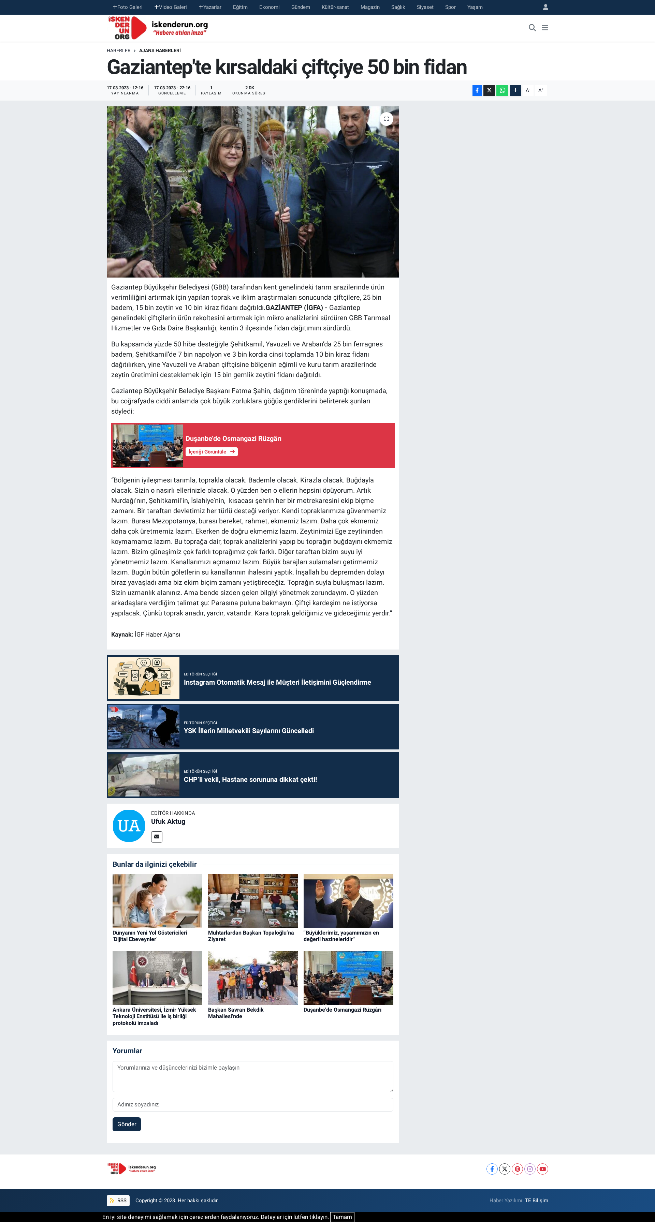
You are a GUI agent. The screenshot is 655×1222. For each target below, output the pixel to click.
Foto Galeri (130, 7)
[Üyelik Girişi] (542, 7)
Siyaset (425, 7)
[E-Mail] (156, 837)
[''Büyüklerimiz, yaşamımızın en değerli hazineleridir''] (348, 900)
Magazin (370, 7)
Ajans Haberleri (160, 50)
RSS (121, 1200)
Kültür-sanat (335, 7)
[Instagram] (530, 1169)
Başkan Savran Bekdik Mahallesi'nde (236, 1013)
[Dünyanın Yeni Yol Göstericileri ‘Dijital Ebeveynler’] (157, 900)
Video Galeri (173, 7)
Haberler (119, 50)
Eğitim (240, 7)
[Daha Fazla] (515, 90)
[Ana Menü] (545, 28)
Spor (450, 7)
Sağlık (398, 7)
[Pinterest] (517, 1169)
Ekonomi (269, 7)
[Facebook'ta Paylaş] (477, 90)
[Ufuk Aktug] (129, 825)
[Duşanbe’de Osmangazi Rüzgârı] (348, 977)
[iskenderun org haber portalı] (160, 27)
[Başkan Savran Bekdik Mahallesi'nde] (253, 977)
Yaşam (475, 7)
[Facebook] (492, 1169)
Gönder (126, 1124)
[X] (504, 1169)
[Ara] (532, 28)
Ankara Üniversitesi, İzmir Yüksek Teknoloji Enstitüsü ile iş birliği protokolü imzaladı (154, 1016)
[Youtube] (542, 1169)
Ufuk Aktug (168, 821)
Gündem (300, 7)
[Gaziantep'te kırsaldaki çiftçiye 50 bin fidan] (253, 192)
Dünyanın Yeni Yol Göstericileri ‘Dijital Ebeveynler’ (150, 935)
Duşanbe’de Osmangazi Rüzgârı (342, 1010)
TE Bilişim (536, 1200)
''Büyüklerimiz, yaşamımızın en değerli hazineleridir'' (341, 935)
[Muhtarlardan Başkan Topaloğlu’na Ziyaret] (253, 900)
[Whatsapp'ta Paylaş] (502, 90)
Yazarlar (212, 7)
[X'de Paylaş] (489, 90)
